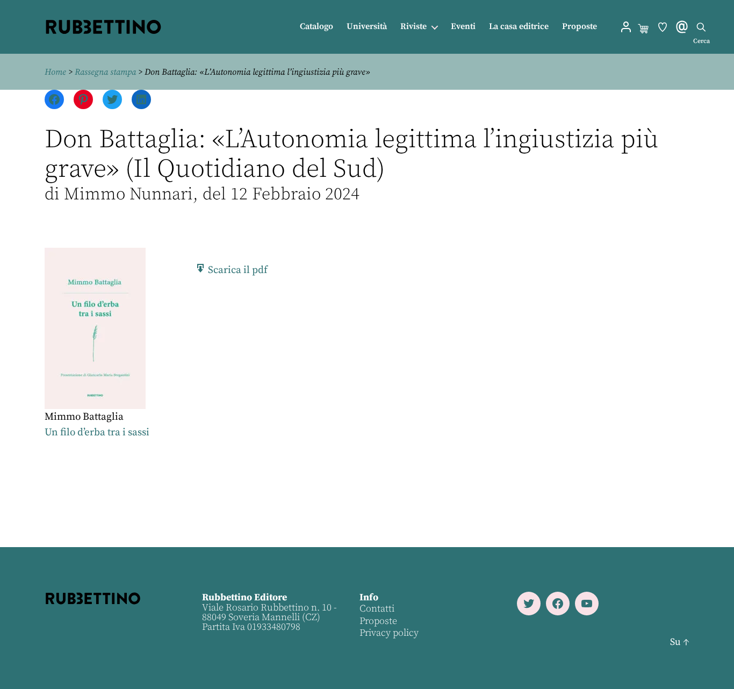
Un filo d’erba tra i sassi (97, 432)
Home (55, 72)
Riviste (413, 26)
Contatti (376, 608)
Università (367, 26)
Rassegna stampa (105, 72)
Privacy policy (389, 633)
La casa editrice (519, 26)
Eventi (463, 26)
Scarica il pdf (237, 270)
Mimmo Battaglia (84, 417)
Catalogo (316, 26)
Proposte (579, 26)
